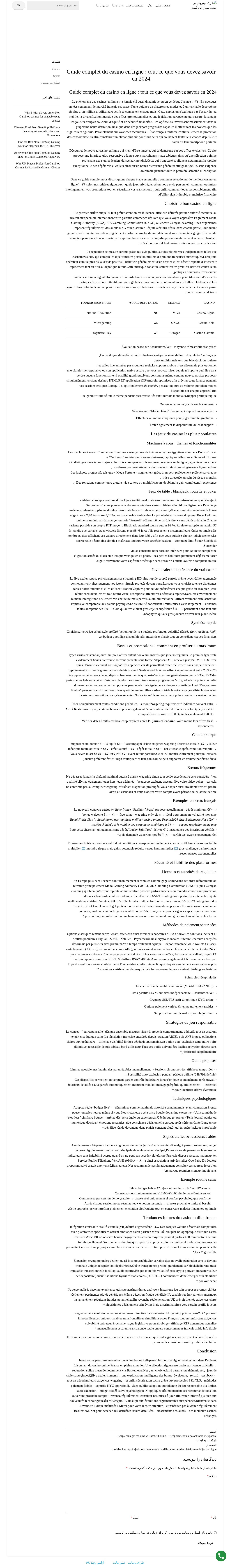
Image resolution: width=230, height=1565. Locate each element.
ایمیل (135, 1517)
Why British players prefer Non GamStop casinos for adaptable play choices (39, 116)
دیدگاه (212, 1476)
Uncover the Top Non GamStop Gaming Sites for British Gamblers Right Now (37, 154)
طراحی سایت (136, 1562)
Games (56, 69)
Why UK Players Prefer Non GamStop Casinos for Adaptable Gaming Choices (37, 165)
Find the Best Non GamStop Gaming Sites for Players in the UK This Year (39, 143)
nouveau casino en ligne (103, 150)
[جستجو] (31, 5)
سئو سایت (119, 1562)
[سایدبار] (225, 1560)
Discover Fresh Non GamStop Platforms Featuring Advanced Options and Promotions (37, 131)
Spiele (56, 75)
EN (18, 5)
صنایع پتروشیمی (111, 40)
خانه (123, 40)
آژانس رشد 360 (95, 1562)
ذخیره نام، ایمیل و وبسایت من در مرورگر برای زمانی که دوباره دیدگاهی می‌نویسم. (164, 1532)
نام (214, 1517)
